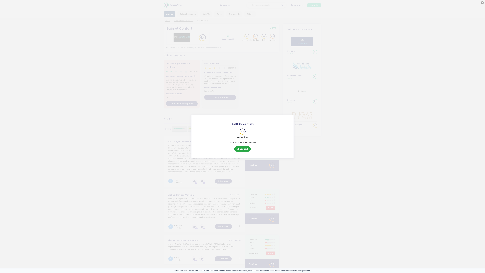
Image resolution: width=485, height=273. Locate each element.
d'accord (242, 149)
